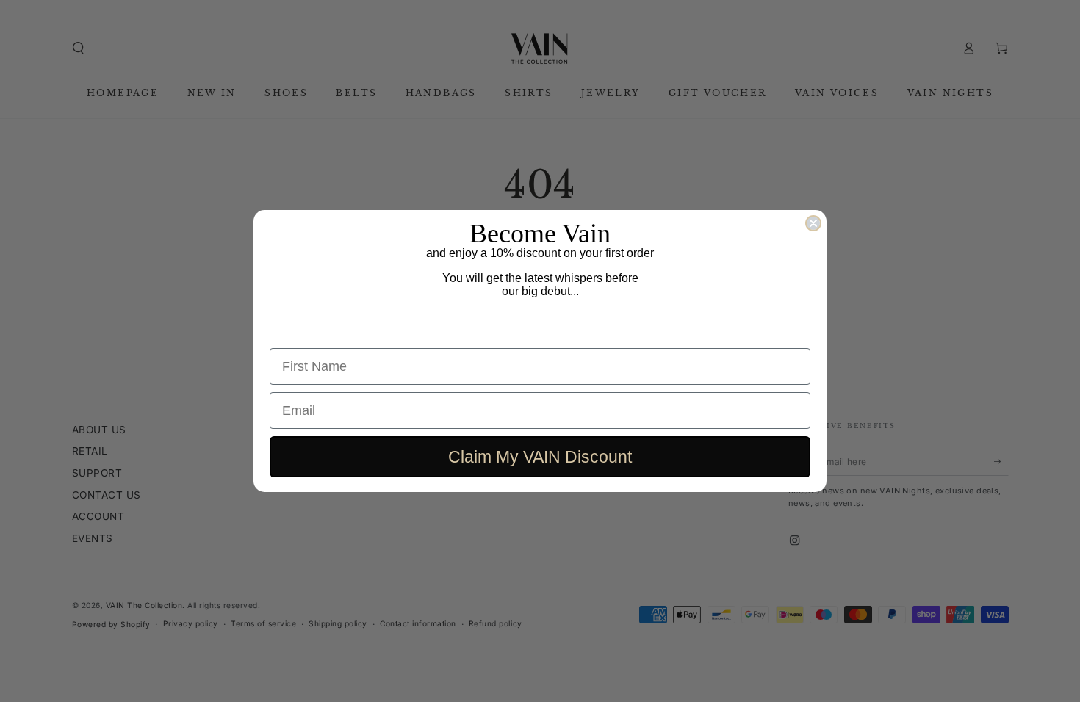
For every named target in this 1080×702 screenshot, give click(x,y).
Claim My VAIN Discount (540, 456)
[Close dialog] (813, 223)
